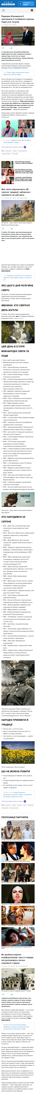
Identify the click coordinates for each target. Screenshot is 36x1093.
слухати (26, 4)
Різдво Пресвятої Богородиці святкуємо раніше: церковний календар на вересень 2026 (17, 795)
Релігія (8, 805)
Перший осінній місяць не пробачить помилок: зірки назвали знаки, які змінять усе (17, 278)
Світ (24, 805)
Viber (25, 147)
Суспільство (14, 808)
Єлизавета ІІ (22, 151)
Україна (30, 805)
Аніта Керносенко (23, 966)
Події (14, 805)
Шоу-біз (8, 151)
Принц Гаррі (6, 154)
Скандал (15, 154)
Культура (5, 808)
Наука (20, 805)
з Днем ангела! (18, 318)
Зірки (15, 151)
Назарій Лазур (23, 198)
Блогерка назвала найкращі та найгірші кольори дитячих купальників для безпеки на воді (16, 1027)
